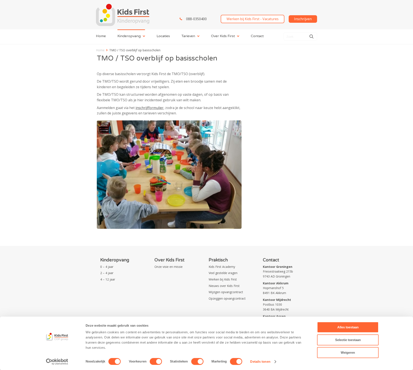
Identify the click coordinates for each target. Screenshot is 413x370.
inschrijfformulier (149, 107)
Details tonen (260, 361)
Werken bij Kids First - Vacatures (253, 19)
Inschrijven (303, 19)
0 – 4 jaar (106, 267)
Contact (257, 36)
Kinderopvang (129, 36)
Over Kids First (223, 36)
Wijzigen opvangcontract (226, 292)
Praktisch (218, 260)
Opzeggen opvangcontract (227, 298)
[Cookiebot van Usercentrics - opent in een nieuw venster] (57, 361)
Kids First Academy (222, 267)
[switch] (156, 361)
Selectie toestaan (348, 340)
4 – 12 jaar (107, 279)
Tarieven (188, 36)
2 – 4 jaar (106, 273)
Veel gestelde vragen (223, 273)
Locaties (163, 36)
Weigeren (348, 352)
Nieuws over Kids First (224, 286)
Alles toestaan (348, 327)
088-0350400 (196, 19)
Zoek (311, 36)
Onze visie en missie (168, 267)
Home (101, 36)
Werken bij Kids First (223, 279)
